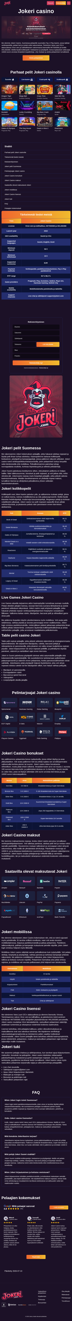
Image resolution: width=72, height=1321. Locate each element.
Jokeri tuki (8, 199)
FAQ (6, 204)
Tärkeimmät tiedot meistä (14, 157)
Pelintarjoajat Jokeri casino (15, 171)
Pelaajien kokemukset (13, 208)
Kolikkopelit (61, 79)
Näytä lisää (36, 1257)
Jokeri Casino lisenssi (13, 194)
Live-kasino (26, 79)
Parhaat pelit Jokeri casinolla (15, 152)
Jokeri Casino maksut (13, 180)
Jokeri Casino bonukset (13, 176)
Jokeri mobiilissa (11, 190)
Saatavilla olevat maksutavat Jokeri (18, 185)
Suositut (8, 79)
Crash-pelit (43, 79)
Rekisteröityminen (11, 162)
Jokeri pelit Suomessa (13, 166)
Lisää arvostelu (59, 1207)
